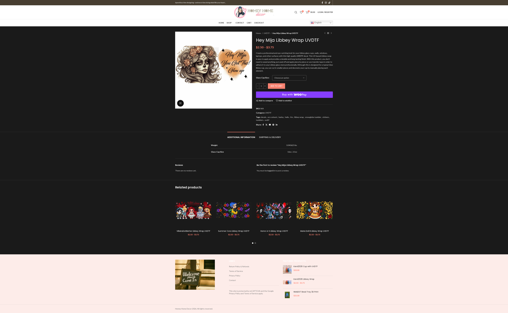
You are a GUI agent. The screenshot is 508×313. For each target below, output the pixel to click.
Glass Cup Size (262, 78)
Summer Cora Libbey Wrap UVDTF (233, 231)
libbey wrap (299, 117)
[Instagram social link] (326, 3)
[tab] (241, 136)
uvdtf (267, 120)
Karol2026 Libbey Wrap (304, 279)
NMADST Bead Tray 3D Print (306, 292)
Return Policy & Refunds (239, 266)
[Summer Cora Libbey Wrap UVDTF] (234, 210)
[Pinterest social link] (273, 125)
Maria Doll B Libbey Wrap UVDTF (314, 231)
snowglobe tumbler (313, 117)
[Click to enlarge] (180, 103)
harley (281, 117)
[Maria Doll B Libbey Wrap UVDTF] (314, 210)
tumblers (259, 120)
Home (258, 33)
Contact (232, 280)
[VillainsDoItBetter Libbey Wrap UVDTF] (193, 210)
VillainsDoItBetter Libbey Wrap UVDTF (193, 231)
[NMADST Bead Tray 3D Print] (287, 295)
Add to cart (276, 86)
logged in (271, 170)
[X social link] (266, 125)
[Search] (296, 12)
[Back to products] (328, 33)
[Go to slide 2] (255, 243)
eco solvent (272, 117)
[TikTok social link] (329, 3)
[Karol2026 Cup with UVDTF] (287, 269)
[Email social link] (270, 125)
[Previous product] (324, 33)
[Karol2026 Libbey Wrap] (287, 282)
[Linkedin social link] (276, 125)
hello (287, 117)
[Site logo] (254, 12)
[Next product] (331, 33)
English (318, 22)
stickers (325, 117)
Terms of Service (236, 271)
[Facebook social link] (322, 3)
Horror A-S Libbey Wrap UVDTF (274, 231)
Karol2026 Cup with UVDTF (306, 266)
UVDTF (267, 33)
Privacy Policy (234, 275)
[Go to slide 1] (252, 243)
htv (291, 117)
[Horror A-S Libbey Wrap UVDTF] (274, 210)
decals (263, 117)
